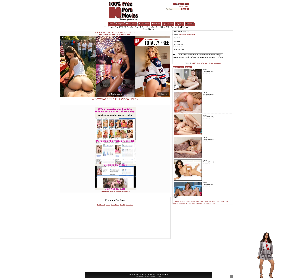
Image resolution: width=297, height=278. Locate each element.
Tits (204, 203)
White (222, 201)
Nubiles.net (101, 205)
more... (218, 203)
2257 (194, 63)
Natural (193, 201)
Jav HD (122, 205)
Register (186, 6)
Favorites (188, 67)
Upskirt (197, 201)
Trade (159, 276)
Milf (210, 201)
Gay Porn (179, 24)
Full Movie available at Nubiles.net (115, 191)
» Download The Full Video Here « (115, 99)
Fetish (226, 201)
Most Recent (131, 24)
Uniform (182, 201)
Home (111, 24)
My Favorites (168, 24)
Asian (201, 201)
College (209, 203)
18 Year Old (176, 201)
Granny (188, 201)
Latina (206, 201)
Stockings (175, 203)
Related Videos (178, 67)
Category (120, 24)
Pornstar (188, 203)
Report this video (215, 63)
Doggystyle (182, 203)
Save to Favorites (202, 63)
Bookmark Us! (181, 4)
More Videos (191, 34)
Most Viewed (144, 24)
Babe (213, 203)
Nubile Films (115, 205)
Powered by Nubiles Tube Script (146, 276)
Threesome (199, 203)
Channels (190, 24)
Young (218, 201)
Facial (193, 203)
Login (181, 6)
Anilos (108, 205)
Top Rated (156, 24)
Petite (213, 201)
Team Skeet (129, 205)
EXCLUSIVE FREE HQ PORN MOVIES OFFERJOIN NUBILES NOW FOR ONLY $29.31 (115, 33)
